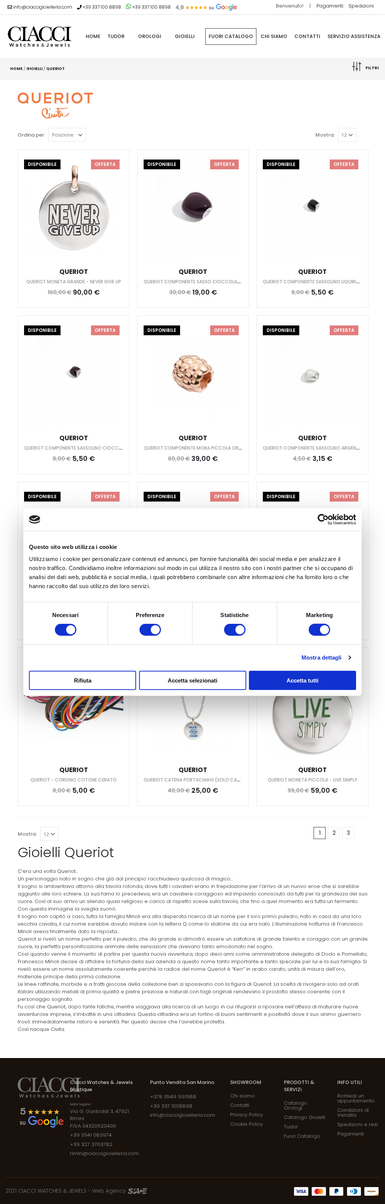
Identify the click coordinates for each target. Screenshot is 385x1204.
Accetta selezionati (192, 680)
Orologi (149, 36)
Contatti (307, 36)
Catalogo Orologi (295, 1105)
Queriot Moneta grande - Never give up (73, 281)
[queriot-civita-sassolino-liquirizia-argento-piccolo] (312, 208)
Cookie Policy (246, 1124)
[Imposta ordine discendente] (91, 134)
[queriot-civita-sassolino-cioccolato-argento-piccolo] (73, 374)
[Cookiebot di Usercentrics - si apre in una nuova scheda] (323, 519)
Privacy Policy (246, 1114)
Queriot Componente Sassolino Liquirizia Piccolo (324, 281)
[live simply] (312, 706)
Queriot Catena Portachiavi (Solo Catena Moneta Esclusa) (217, 780)
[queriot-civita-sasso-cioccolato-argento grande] (193, 208)
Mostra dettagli (322, 657)
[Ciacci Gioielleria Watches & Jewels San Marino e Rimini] (39, 36)
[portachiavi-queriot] (193, 706)
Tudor (116, 36)
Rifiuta (82, 680)
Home (16, 68)
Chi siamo (274, 36)
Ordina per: (31, 134)
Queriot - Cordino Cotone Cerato (73, 780)
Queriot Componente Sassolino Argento (313, 448)
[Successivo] (362, 833)
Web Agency (109, 1191)
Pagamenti (331, 5)
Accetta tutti (302, 680)
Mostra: (325, 134)
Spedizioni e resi (357, 1124)
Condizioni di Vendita (353, 1113)
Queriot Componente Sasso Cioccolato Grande (203, 281)
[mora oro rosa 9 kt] (193, 374)
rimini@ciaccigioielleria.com (104, 1153)
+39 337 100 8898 (101, 7)
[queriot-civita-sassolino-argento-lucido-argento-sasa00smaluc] (312, 374)
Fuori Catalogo (231, 36)
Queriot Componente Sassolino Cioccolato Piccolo (90, 448)
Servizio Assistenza (353, 36)
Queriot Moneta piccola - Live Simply (312, 780)
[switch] (150, 630)
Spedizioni (361, 5)
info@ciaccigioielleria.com (42, 7)
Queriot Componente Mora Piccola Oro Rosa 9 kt (205, 448)
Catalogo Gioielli (304, 1117)
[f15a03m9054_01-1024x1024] (73, 208)
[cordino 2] (73, 706)
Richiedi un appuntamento (355, 1098)
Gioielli (185, 36)
